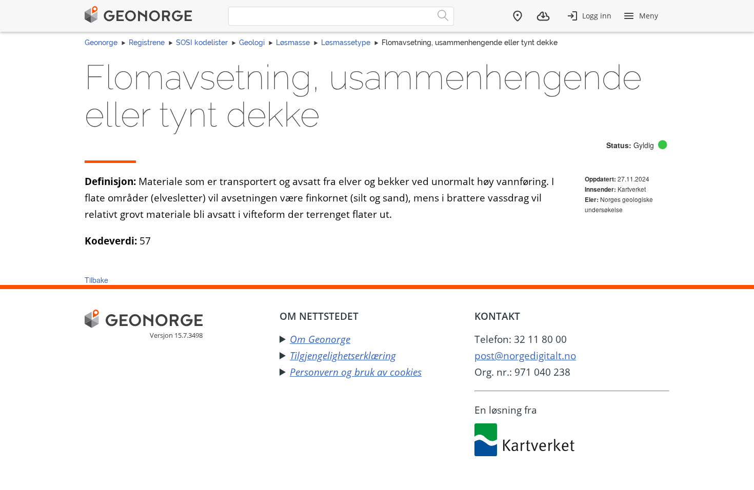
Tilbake (96, 280)
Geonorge (101, 42)
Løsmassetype (345, 42)
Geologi (252, 42)
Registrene (147, 42)
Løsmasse (293, 42)
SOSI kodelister (202, 42)
